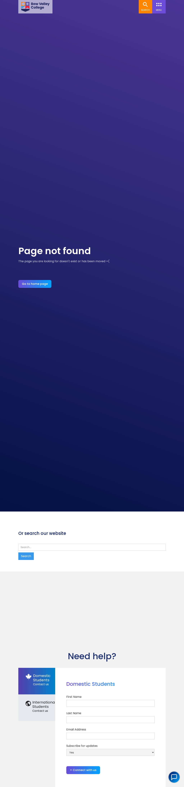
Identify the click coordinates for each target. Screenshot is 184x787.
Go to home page (35, 284)
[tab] (36, 681)
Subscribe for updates (82, 746)
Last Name (73, 713)
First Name (74, 697)
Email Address (76, 729)
